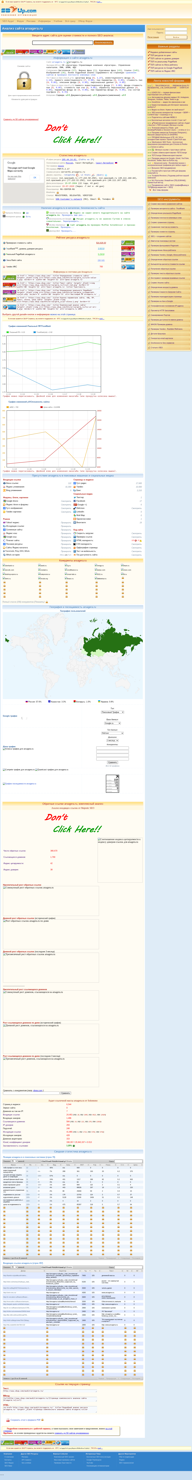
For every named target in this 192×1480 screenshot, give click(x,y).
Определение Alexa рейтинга (163, 250)
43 (39, 1194)
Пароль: (160, 33)
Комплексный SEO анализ (64, 1457)
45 (27, 1182)
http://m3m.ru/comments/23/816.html (16, 1311)
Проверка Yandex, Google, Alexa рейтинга (168, 255)
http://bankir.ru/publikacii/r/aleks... (15, 1275)
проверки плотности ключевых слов (76, 75)
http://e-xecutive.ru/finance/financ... (16, 1297)
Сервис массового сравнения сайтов (166, 204)
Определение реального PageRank (166, 213)
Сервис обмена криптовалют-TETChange (169, 153)
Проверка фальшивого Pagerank (164, 246)
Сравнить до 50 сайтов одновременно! (21, 119)
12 (27, 1168)
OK (34, 177)
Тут (69, 555)
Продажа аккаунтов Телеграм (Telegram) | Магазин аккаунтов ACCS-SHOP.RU (167, 134)
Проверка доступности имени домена (167, 320)
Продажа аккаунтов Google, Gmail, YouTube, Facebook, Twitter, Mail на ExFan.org (168, 159)
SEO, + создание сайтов (161, 236)
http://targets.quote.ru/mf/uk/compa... (16, 1304)
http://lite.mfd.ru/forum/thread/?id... (15, 1315)
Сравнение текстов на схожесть (164, 227)
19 (141, 522)
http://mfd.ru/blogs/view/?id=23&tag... (16, 1320)
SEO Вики (8, 1466)
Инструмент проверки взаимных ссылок (168, 278)
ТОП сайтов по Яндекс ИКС (162, 71)
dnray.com (37, 1090)
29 (39, 1182)
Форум (20, 21)
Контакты (8, 1460)
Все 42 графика (112, 766)
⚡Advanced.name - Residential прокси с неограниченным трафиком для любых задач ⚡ (168, 164)
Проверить (66, 522)
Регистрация (153, 37)
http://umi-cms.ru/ (9, 1292)
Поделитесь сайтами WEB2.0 (164, 117)
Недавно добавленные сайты (163, 52)
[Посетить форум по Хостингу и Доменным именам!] (73, 146)
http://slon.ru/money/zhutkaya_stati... (16, 1282)
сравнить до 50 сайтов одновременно (72, 1433)
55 (27, 1187)
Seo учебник (26, 1463)
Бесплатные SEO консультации (99, 1457)
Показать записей (13, 1161)
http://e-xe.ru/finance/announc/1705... (16, 1308)
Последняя (136, 1258)
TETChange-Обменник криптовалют (167, 155)
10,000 (139, 487)
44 (39, 1201)
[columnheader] (14, 1164)
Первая (101, 1258)
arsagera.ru (58, 62)
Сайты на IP (86, 159)
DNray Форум (85, 21)
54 (27, 1185)
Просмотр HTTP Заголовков (162, 310)
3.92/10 (101, 248)
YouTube (90, 1463)
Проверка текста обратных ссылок (165, 273)
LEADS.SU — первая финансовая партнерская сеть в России (164, 94)
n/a (39, 1171)
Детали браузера (158, 334)
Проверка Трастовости (62, 1463)
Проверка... (67, 227)
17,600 (139, 483)
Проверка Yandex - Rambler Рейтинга (166, 329)
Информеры (44, 21)
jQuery (100, 175)
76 (27, 1191)
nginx (61, 166)
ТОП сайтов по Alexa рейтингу (164, 65)
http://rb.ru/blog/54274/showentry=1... (16, 1288)
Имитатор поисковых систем (163, 241)
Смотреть (66, 501)
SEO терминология (126, 1463)
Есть (28, 217)
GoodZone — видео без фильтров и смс (168, 102)
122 (69, 483)
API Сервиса (26, 1460)
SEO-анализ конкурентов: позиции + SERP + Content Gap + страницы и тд (169, 114)
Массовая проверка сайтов (64, 1460)
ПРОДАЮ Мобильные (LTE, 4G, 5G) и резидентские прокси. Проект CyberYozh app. (167, 138)
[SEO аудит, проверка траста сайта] (35, 1444)
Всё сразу (70, 21)
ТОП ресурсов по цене (160, 55)
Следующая (125, 1258)
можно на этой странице (62, 314)
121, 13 (135, 540)
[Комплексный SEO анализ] (18, 17)
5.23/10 (101, 254)
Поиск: (112, 1161)
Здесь (62, 555)
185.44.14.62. (69, 159)
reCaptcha (69, 175)
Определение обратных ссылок (164, 259)
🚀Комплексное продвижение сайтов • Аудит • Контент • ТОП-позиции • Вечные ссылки (169, 124)
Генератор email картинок (162, 338)
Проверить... (68, 231)
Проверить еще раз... (74, 215)
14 (27, 1171)
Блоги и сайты (158, 147)
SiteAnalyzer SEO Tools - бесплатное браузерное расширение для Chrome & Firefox (167, 143)
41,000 (68, 487)
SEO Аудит (8, 21)
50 (39, 1204)
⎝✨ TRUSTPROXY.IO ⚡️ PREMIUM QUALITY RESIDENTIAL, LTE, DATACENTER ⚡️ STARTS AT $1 (168, 88)
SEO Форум (9, 1463)
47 (39, 1197)
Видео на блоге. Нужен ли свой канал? (168, 110)
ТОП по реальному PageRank (163, 62)
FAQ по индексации (126, 1457)
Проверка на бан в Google (162, 301)
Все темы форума (160, 190)
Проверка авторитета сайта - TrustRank (168, 208)
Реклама (31, 21)
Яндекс (122, 1460)
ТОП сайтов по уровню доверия (164, 58)
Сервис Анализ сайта (160, 283)
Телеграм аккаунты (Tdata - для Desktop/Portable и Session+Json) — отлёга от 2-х (169, 129)
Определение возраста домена (164, 287)
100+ (39, 1176)
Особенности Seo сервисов (162, 343)
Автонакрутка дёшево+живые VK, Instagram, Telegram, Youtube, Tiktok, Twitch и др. (168, 98)
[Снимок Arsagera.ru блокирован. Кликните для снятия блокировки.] (24, 117)
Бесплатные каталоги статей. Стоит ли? (169, 120)
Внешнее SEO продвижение (164, 168)
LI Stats (85, 175)
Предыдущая (111, 1258)
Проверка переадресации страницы (166, 297)
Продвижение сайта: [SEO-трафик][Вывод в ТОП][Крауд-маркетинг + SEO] (168, 186)
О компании (9, 1457)
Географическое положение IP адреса (167, 306)
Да (27, 213)
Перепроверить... (72, 221)
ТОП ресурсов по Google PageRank (166, 68)
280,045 (101, 260)
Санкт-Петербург (105, 163)
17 (141, 501)
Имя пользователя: (156, 29)
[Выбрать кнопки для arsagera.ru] (78, 53)
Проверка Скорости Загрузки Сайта (166, 292)
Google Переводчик (94, 1460)
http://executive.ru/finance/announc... (16, 1301)
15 (27, 1176)
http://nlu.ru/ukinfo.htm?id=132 (14, 1325)
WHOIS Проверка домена (161, 324)
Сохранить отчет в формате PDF (26, 1420)
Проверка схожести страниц (163, 232)
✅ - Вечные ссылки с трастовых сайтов (169, 150)
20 (39, 1187)
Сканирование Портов (160, 315)
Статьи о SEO (157, 348)
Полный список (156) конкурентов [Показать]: (23, 602)
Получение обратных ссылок (163, 269)
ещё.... (99, 2)
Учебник (58, 21)
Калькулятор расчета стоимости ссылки (168, 264)
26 (39, 1191)
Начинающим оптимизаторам (98, 1466)
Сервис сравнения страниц (162, 222)
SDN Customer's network (69, 199)
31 (27, 1179)
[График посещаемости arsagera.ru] (19, 784)
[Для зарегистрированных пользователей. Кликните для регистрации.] (58, 192)
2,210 (139, 490)
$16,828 (101, 243)
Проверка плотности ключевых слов (166, 218)
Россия (69, 163)
